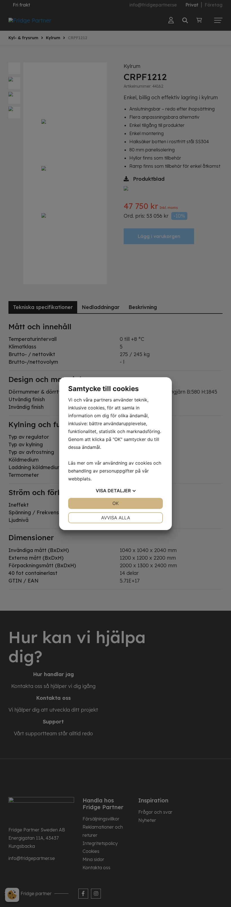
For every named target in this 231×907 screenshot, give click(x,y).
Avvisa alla (115, 517)
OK (115, 503)
